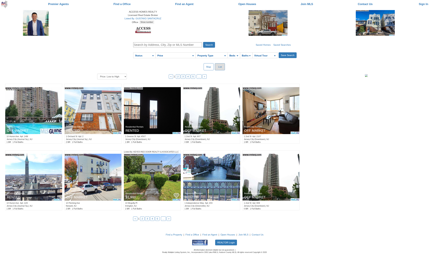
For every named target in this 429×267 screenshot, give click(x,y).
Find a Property (174, 234)
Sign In (423, 4)
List (220, 66)
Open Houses (247, 4)
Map (208, 66)
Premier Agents (58, 4)
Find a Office (122, 4)
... (199, 76)
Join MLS (307, 4)
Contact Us (365, 4)
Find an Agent (184, 4)
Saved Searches (282, 44)
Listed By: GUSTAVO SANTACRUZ (143, 18)
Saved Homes (263, 44)
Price (160, 55)
